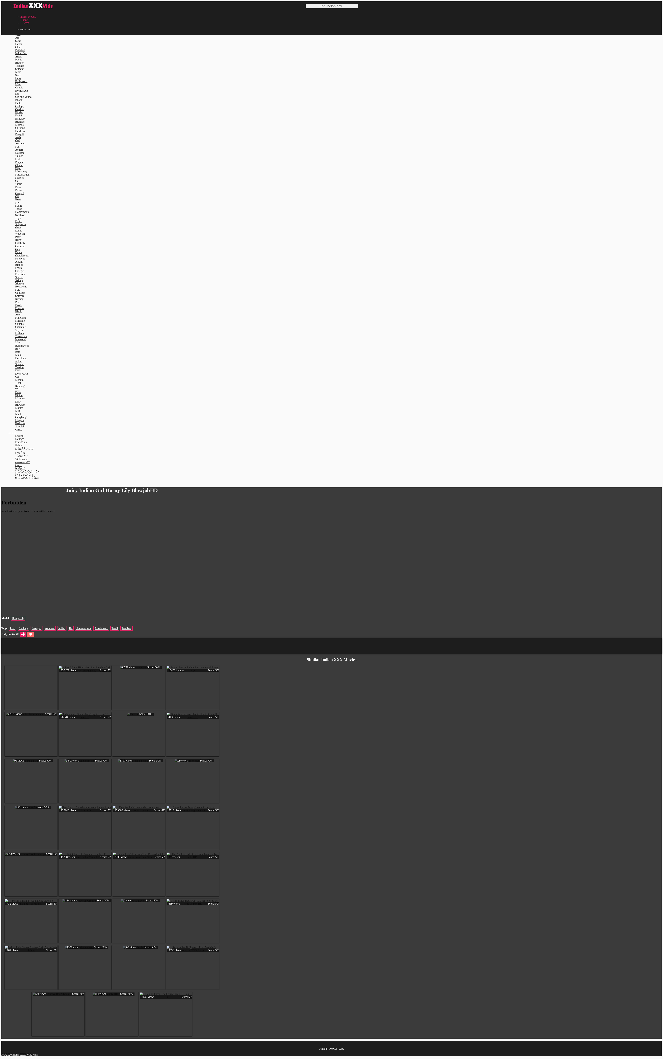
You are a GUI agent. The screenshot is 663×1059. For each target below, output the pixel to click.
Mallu (18, 354)
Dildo (18, 370)
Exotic (18, 305)
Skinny (19, 280)
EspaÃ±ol (20, 452)
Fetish (18, 267)
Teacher (19, 65)
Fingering (20, 317)
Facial (18, 115)
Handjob (20, 118)
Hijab (18, 168)
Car (17, 376)
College (19, 106)
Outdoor (19, 109)
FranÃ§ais (21, 442)
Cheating (20, 127)
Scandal (19, 426)
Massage (20, 320)
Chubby (19, 323)
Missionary (21, 171)
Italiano (19, 445)
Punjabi (19, 162)
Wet (17, 389)
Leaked (19, 159)
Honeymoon (22, 211)
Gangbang (21, 417)
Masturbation (22, 174)
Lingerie (19, 420)
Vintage (19, 283)
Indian (61, 628)
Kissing (19, 298)
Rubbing (20, 386)
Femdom (20, 274)
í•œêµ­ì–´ (20, 468)
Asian (18, 361)
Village (19, 155)
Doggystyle (21, 373)
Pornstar (19, 308)
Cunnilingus (21, 255)
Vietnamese (21, 459)
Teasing (19, 367)
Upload (323, 1048)
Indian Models (28, 16)
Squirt (18, 205)
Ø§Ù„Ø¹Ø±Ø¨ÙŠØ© (27, 477)
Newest (24, 22)
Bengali (19, 134)
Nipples (19, 177)
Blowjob (20, 404)
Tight (18, 382)
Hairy (18, 78)
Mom (18, 71)
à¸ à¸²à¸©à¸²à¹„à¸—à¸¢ (27, 471)
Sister (18, 40)
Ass (17, 37)
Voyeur (19, 330)
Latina (18, 230)
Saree (18, 75)
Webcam (20, 233)
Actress (19, 149)
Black (18, 311)
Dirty (18, 401)
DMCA (333, 1048)
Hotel (18, 199)
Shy (17, 202)
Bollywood (21, 81)
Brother (19, 62)
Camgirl (19, 193)
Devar (18, 43)
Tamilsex (126, 628)
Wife (17, 342)
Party (18, 236)
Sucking (23, 628)
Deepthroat (21, 358)
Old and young (23, 96)
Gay (17, 249)
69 (16, 180)
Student (19, 68)
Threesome (21, 336)
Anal (18, 314)
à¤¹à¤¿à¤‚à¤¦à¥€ (24, 474)
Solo (17, 289)
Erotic (18, 221)
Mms (18, 84)
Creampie (20, 326)
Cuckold (20, 246)
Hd (17, 93)
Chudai (19, 165)
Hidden (19, 112)
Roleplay (20, 258)
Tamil (115, 628)
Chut (18, 47)
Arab (18, 137)
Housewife (21, 286)
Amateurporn (83, 628)
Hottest (24, 19)
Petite (18, 392)
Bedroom (20, 423)
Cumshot (20, 292)
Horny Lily (18, 618)
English (19, 435)
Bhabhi (19, 99)
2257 (341, 1048)
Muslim (19, 379)
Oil (17, 196)
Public (18, 59)
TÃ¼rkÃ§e (21, 456)
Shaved (19, 277)
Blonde (19, 264)
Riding (19, 395)
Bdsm (18, 190)
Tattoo (18, 208)
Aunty (18, 56)
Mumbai (19, 124)
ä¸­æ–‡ (18, 465)
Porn (12, 628)
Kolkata (19, 152)
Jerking (19, 261)
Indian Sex (21, 53)
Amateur (20, 143)
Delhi (18, 103)
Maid (18, 414)
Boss (18, 187)
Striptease (20, 224)
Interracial (20, 339)
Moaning (20, 398)
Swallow (20, 215)
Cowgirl (19, 271)
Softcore (19, 295)
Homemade (21, 90)
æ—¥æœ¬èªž (22, 462)
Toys (18, 218)
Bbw (18, 348)
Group (18, 227)
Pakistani (20, 50)
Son (17, 146)
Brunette (20, 121)
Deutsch (19, 438)
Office (18, 429)
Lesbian (19, 333)
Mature (19, 407)
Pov (17, 302)
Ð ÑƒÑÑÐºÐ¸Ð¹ (24, 448)
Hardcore (20, 131)
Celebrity (20, 243)
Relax (18, 239)
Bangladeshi (22, 345)
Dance (18, 252)
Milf (17, 410)
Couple (19, 87)
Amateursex (101, 628)
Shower (19, 364)
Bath (17, 351)
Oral (17, 140)
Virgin (18, 183)
